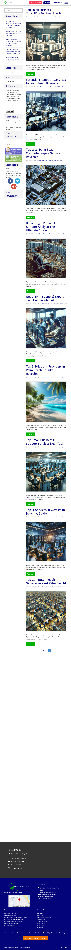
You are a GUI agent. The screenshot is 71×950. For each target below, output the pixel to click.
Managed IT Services (10, 913)
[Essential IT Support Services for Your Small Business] (46, 111)
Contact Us (47, 2)
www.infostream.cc (16, 868)
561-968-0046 (58, 3)
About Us (37, 933)
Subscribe (10, 111)
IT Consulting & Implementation (14, 919)
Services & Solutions (16, 933)
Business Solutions (28, 933)
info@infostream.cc (20, 861)
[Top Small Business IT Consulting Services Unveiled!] (46, 41)
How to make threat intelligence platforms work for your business (12, 60)
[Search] (20, 11)
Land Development (42, 921)
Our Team (43, 933)
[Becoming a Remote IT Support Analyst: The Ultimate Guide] (46, 258)
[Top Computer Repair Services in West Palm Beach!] (46, 611)
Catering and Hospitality (44, 917)
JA (35, 17)
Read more (30, 74)
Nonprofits (40, 927)
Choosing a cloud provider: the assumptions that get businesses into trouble (13, 52)
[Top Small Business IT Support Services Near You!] (46, 471)
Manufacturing (41, 923)
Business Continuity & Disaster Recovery (16, 917)
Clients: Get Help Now (35, 2)
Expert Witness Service (11, 923)
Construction (41, 919)
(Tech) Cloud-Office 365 (53, 17)
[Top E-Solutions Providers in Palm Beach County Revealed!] (46, 401)
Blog (48, 933)
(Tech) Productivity (52, 160)
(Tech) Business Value (43, 17)
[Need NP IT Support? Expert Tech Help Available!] (46, 328)
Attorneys (40, 915)
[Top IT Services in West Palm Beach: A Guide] (46, 541)
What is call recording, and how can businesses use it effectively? (13, 33)
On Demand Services (10, 915)
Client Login (62, 933)
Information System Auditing (13, 921)
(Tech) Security (62, 17)
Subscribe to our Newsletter (36, 938)
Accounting (40, 913)
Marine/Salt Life (41, 925)
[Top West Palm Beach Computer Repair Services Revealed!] (46, 185)
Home (7, 933)
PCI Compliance (9, 925)
